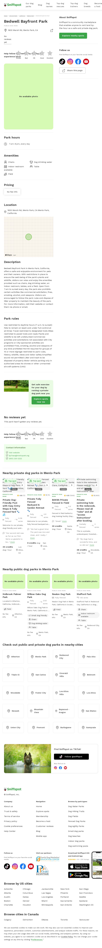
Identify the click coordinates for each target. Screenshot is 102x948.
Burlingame (65, 727)
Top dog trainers (74, 5)
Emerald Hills (63, 674)
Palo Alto (91, 656)
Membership (42, 816)
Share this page (75, 70)
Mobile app (41, 836)
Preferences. (37, 940)
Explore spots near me (41, 400)
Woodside (15, 693)
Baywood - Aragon (64, 711)
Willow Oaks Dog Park (36, 595)
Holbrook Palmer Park (12, 595)
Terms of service (12, 816)
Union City (15, 727)
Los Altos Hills (63, 692)
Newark (15, 711)
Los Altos (91, 693)
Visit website (14, 453)
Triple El (15, 675)
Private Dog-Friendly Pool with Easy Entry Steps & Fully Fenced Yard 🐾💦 (11, 507)
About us (8, 806)
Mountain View (38, 711)
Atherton (15, 656)
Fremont (41, 727)
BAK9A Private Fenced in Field (60, 501)
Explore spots (42, 811)
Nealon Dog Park (61, 594)
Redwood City (64, 656)
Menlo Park (40, 656)
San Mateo (91, 711)
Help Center (10, 831)
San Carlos (41, 675)
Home (39, 806)
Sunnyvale (91, 727)
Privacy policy (10, 821)
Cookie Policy (67, 937)
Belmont (91, 675)
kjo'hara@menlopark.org (19, 456)
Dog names (49, 5)
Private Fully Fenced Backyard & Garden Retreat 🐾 (35, 505)
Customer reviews (44, 826)
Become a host (43, 821)
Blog (40, 5)
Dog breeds (87, 5)
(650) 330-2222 (15, 459)
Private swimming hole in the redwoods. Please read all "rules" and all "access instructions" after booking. (86, 510)
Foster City (40, 693)
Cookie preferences (13, 826)
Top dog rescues (60, 5)
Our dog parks (29, 5)
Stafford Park (84, 594)
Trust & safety (10, 811)
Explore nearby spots (73, 35)
